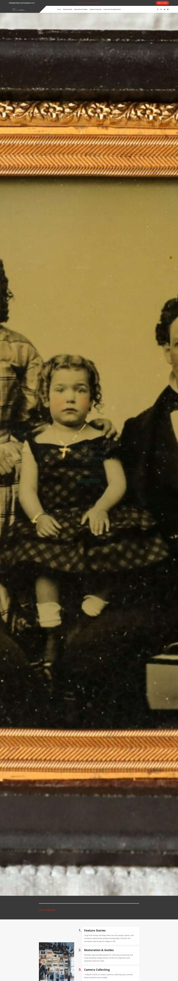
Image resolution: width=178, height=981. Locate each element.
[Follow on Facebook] (157, 9)
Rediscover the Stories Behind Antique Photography (89, 443)
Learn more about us (89, 472)
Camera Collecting (95, 9)
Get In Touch (162, 3)
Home (59, 9)
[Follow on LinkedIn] (164, 9)
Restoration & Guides (80, 9)
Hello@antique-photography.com (22, 3)
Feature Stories (67, 9)
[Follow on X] (161, 9)
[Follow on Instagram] (168, 9)
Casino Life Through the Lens (112, 9)
